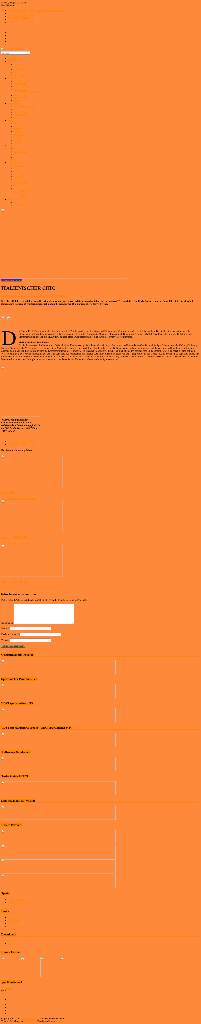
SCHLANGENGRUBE (20, 13)
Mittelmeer (19, 129)
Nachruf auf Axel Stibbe (21, 441)
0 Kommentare (59, 295)
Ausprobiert (20, 83)
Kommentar (7, 623)
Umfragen (19, 176)
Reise (10, 120)
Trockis (17, 100)
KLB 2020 (8, 492)
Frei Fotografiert (22, 112)
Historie (11, 159)
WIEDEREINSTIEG (14, 537)
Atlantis (24, 193)
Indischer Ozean (22, 143)
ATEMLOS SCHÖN (18, 19)
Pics (16, 109)
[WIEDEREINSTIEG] (31, 531)
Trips (16, 123)
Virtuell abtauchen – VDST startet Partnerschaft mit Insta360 (38, 10)
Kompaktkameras (22, 117)
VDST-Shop (14, 920)
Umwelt (18, 157)
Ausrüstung (13, 78)
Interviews (19, 185)
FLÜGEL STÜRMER (31, 92)
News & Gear (21, 81)
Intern (17, 202)
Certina (23, 196)
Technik (18, 280)
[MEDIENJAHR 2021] (31, 576)
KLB (10, 941)
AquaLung (25, 190)
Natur (10, 145)
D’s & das (19, 205)
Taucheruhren (20, 98)
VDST (11, 917)
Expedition (19, 148)
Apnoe (17, 72)
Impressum (6, 988)
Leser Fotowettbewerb (25, 106)
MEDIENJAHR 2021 (15, 582)
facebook (12, 923)
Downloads (19, 165)
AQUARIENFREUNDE (20, 16)
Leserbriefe (19, 174)
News (17, 168)
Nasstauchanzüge (22, 86)
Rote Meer (19, 134)
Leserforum (13, 162)
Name (5, 628)
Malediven (19, 131)
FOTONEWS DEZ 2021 (22, 444)
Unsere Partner (21, 188)
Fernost (17, 140)
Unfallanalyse (20, 64)
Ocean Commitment (17, 926)
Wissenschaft (20, 151)
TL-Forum (13, 199)
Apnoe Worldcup (16, 899)
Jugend (17, 179)
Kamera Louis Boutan (19, 902)
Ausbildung (13, 58)
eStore (11, 943)
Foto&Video (14, 103)
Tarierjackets (20, 89)
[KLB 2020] (31, 486)
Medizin (12, 61)
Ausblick (18, 171)
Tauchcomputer (21, 95)
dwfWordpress (44, 295)
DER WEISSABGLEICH (21, 22)
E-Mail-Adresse (10, 634)
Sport (10, 67)
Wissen (17, 154)
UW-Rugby (19, 69)
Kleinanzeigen (21, 182)
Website (5, 640)
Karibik (17, 137)
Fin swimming (21, 75)
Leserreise (19, 126)
